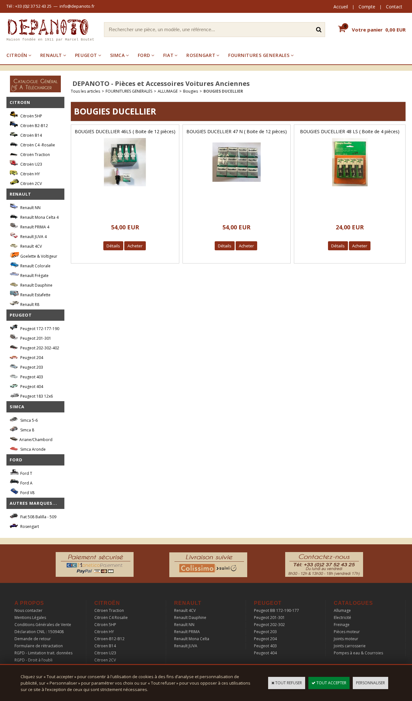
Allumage (342, 610)
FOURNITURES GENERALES (259, 55)
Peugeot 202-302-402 (39, 348)
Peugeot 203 (31, 367)
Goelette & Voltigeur (38, 256)
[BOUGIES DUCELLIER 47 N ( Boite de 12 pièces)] (236, 188)
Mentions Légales (30, 617)
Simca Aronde (32, 449)
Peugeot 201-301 (35, 338)
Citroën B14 (30, 135)
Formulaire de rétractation (38, 646)
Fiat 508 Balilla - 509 (37, 517)
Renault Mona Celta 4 (39, 217)
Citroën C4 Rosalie (111, 617)
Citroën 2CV (30, 183)
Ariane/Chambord (35, 439)
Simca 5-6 (28, 420)
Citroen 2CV (105, 660)
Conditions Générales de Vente (42, 624)
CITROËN (16, 55)
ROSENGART (200, 55)
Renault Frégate (34, 275)
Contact (394, 7)
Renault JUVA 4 (33, 236)
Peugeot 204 (31, 357)
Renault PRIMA (187, 631)
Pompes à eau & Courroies (358, 653)
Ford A (26, 483)
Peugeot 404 (31, 386)
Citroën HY (29, 174)
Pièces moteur (347, 631)
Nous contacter (28, 610)
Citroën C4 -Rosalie (37, 145)
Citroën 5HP (30, 116)
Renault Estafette (35, 295)
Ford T (25, 473)
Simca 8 (26, 430)
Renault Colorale (35, 266)
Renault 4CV (30, 246)
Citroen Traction (109, 610)
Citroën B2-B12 (33, 125)
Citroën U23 (30, 164)
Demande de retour (32, 638)
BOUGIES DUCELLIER (223, 91)
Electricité (342, 617)
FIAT (168, 55)
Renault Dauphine (35, 285)
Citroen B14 (105, 646)
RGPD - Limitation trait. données (43, 653)
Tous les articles (85, 91)
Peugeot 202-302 (269, 624)
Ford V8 (26, 492)
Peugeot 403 (31, 377)
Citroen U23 (105, 653)
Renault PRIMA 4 (34, 227)
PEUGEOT (86, 55)
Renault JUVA (185, 646)
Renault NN (30, 207)
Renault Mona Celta (191, 638)
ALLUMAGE (168, 91)
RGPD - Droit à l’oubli (33, 660)
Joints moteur (346, 638)
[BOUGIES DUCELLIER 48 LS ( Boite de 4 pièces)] (350, 188)
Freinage (342, 624)
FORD (144, 55)
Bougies (190, 91)
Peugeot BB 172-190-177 (276, 610)
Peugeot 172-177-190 (39, 328)
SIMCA (117, 55)
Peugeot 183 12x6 (36, 396)
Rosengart (29, 526)
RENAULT (51, 55)
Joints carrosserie (350, 646)
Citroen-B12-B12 (109, 638)
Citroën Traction (34, 154)
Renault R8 (29, 304)
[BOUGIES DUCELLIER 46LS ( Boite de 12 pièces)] (125, 188)
